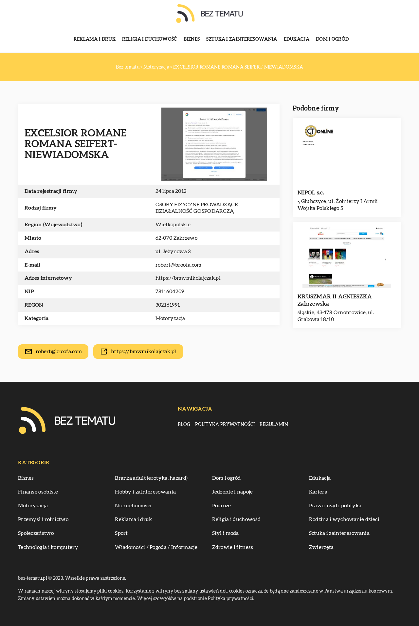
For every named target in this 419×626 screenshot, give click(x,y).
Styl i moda (225, 533)
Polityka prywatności (225, 424)
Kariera (318, 492)
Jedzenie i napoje (232, 492)
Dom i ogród (332, 39)
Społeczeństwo (36, 533)
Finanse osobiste (38, 492)
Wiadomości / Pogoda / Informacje (156, 547)
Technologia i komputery (48, 547)
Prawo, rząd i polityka (335, 505)
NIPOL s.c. (311, 192)
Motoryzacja (170, 318)
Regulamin (274, 424)
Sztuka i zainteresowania (241, 39)
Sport (121, 533)
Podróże (221, 505)
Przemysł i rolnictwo (43, 519)
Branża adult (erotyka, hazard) (151, 478)
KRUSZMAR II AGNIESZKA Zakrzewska (335, 300)
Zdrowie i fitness (232, 547)
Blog (184, 424)
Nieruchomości (133, 505)
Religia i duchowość (149, 39)
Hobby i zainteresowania (145, 492)
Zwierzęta (321, 547)
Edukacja (296, 39)
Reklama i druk (95, 39)
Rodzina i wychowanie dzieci (344, 519)
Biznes (192, 39)
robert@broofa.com (178, 265)
